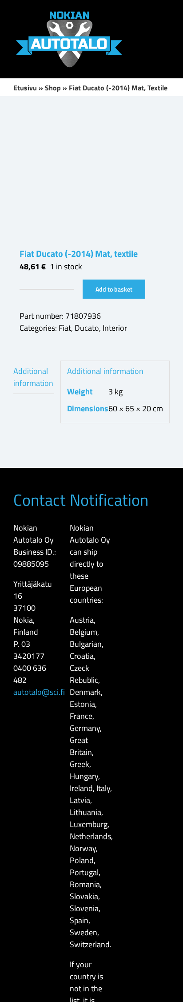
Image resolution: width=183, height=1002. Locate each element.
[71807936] (91, 171)
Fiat (65, 328)
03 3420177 (28, 650)
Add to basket (113, 289)
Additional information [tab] (33, 377)
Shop (53, 87)
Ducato (87, 328)
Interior (115, 328)
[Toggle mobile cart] (166, 29)
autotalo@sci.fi (39, 692)
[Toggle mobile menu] (166, 13)
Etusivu (25, 87)
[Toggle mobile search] (150, 13)
